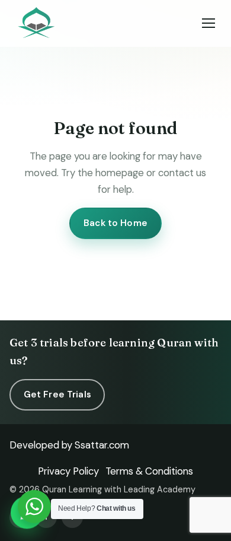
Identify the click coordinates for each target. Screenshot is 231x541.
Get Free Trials (57, 394)
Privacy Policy (68, 471)
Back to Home (115, 223)
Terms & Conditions (149, 471)
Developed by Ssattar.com (69, 444)
